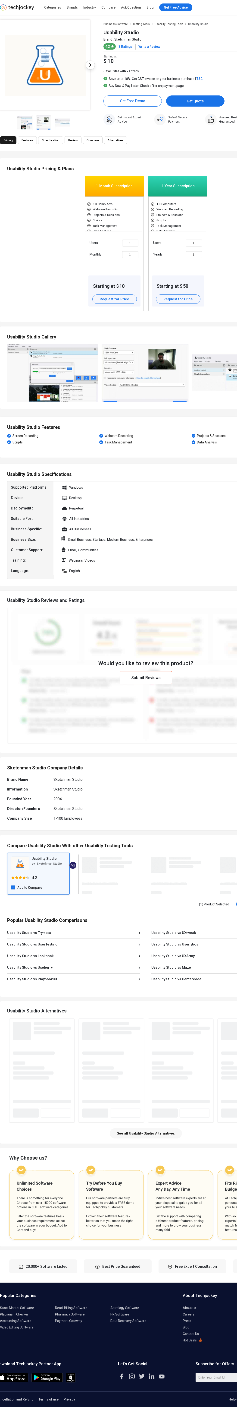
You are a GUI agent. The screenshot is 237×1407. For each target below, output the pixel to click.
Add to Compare (29, 887)
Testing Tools (141, 24)
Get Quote (195, 101)
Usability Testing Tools (169, 24)
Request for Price (114, 299)
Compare (108, 7)
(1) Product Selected (214, 904)
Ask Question (131, 7)
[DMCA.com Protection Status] (70, 1381)
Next (90, 65)
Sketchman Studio (127, 39)
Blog (150, 7)
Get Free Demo (132, 101)
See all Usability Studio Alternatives (146, 1133)
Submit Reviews (146, 677)
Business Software (115, 24)
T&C (199, 79)
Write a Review (149, 46)
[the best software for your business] (17, 9)
